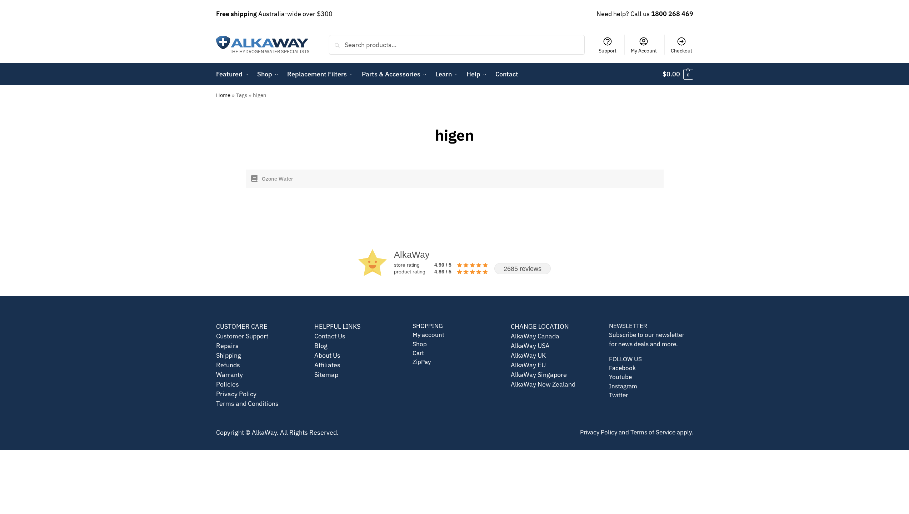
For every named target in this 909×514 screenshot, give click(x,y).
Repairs (227, 346)
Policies (227, 384)
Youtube (620, 377)
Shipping (228, 355)
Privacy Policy (236, 394)
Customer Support (242, 336)
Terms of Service (652, 432)
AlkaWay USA (530, 346)
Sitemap (326, 375)
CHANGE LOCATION (540, 326)
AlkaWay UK (528, 355)
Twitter (618, 395)
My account (428, 335)
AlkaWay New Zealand (543, 384)
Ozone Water (277, 178)
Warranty (229, 375)
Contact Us (329, 336)
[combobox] (457, 44)
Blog (321, 346)
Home (223, 95)
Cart (418, 353)
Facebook (622, 368)
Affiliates (327, 365)
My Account (644, 50)
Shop (420, 344)
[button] (678, 74)
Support (607, 50)
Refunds (228, 365)
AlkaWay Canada (535, 336)
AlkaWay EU (528, 365)
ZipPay (422, 362)
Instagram (623, 386)
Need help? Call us (644, 14)
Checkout (681, 50)
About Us (327, 355)
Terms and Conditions (247, 403)
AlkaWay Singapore (539, 375)
